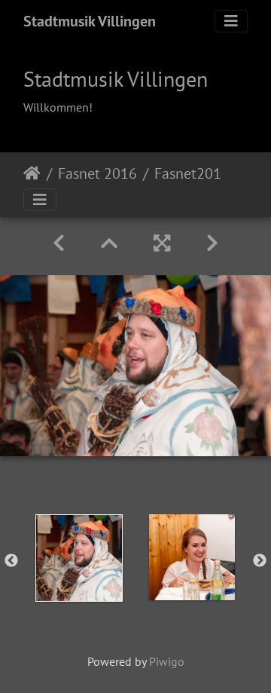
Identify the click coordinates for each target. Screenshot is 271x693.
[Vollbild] (162, 243)
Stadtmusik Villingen (89, 21)
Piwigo (166, 661)
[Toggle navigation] (231, 21)
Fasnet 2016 (97, 173)
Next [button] (259, 561)
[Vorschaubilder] (109, 243)
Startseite (32, 173)
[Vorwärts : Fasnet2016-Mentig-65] (212, 243)
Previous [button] (11, 561)
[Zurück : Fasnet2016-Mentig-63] (59, 243)
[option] (79, 558)
